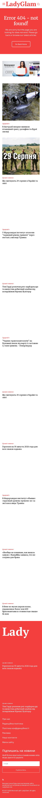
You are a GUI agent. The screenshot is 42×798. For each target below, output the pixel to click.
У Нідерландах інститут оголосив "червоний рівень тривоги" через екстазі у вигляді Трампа (18, 235)
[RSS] (3, 780)
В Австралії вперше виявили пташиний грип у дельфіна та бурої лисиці (19, 129)
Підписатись (21, 770)
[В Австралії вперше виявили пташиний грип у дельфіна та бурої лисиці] (21, 102)
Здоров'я (5, 123)
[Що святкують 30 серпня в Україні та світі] (21, 370)
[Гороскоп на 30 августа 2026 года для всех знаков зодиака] (21, 421)
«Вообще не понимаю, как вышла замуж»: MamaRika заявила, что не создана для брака (18, 554)
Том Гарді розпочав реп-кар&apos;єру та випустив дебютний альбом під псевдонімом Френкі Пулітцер (20, 289)
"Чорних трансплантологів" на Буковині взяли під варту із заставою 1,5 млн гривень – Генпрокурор (20, 343)
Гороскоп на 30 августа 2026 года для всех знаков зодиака (20, 448)
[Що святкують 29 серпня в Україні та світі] (21, 156)
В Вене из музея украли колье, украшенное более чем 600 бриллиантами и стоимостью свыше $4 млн (20, 610)
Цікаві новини (8, 178)
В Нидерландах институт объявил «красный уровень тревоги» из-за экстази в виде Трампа (18, 500)
